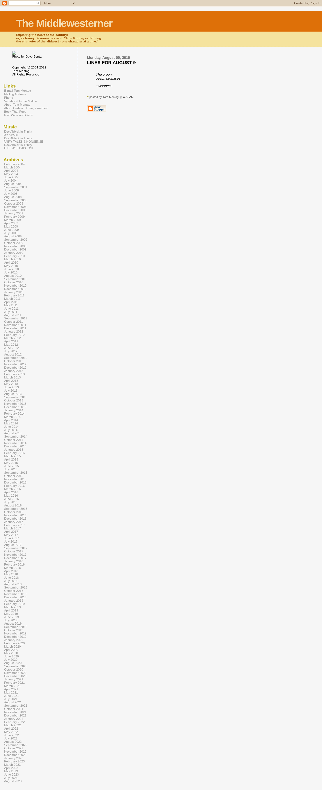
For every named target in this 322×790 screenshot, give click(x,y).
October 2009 (13, 243)
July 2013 (11, 390)
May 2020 (11, 653)
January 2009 (13, 213)
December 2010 (15, 289)
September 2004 (15, 187)
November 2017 (15, 554)
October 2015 (13, 476)
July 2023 (11, 777)
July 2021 (11, 699)
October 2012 (13, 361)
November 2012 (15, 364)
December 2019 (15, 636)
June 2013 (11, 387)
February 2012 (14, 334)
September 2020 (15, 666)
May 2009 (11, 226)
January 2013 (13, 371)
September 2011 (15, 318)
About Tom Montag (17, 104)
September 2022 (15, 745)
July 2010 (11, 272)
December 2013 (15, 407)
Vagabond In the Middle (20, 101)
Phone (8, 97)
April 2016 (11, 492)
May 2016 (11, 495)
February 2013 (14, 374)
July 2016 (11, 502)
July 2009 (11, 233)
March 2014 (12, 417)
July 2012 (11, 351)
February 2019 (14, 604)
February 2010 (14, 256)
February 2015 (14, 453)
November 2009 (15, 246)
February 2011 (14, 295)
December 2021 (15, 715)
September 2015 (15, 472)
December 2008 (15, 210)
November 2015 (15, 479)
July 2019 (11, 620)
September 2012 (15, 357)
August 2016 (13, 505)
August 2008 (13, 197)
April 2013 (11, 380)
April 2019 (11, 610)
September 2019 (15, 627)
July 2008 (11, 193)
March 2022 (12, 725)
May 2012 (11, 344)
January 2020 (13, 640)
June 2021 (11, 695)
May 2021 (11, 692)
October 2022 (13, 748)
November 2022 (15, 751)
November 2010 (15, 285)
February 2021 (14, 682)
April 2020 (11, 650)
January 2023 (13, 758)
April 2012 (11, 341)
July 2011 (10, 312)
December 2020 (15, 676)
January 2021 (13, 679)
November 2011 (15, 325)
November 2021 (15, 712)
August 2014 (13, 433)
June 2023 (11, 774)
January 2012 (13, 331)
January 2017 (13, 522)
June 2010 (11, 269)
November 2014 (15, 443)
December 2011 (15, 328)
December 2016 (15, 518)
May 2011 (11, 305)
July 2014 (11, 430)
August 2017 (13, 545)
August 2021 (13, 702)
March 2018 (12, 567)
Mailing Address (15, 94)
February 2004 (14, 164)
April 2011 (11, 302)
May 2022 (11, 732)
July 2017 (11, 541)
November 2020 (15, 672)
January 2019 (13, 600)
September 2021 (15, 705)
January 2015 (13, 449)
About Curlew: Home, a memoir (26, 108)
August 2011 (12, 315)
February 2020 (14, 643)
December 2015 (15, 482)
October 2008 (13, 203)
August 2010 (13, 275)
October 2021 (13, 709)
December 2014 (15, 446)
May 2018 (11, 574)
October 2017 (13, 551)
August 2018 (13, 584)
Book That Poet (15, 111)
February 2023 (14, 761)
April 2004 (11, 170)
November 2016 (15, 515)
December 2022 (15, 755)
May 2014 (11, 423)
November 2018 (15, 594)
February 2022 (14, 722)
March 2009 (12, 220)
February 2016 (14, 485)
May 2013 (11, 384)
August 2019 (13, 623)
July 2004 (11, 180)
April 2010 (11, 262)
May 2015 (11, 462)
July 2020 (11, 659)
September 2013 (15, 397)
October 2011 (13, 321)
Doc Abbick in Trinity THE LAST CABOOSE (19, 146)
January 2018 (13, 561)
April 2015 (11, 459)
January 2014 (13, 410)
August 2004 (13, 184)
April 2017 (11, 531)
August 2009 (13, 236)
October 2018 (13, 590)
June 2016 (11, 499)
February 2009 (14, 216)
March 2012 (12, 338)
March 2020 (12, 646)
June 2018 (11, 577)
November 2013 (15, 403)
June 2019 (11, 617)
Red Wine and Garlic (19, 115)
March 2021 (12, 686)
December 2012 (15, 367)
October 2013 (13, 400)
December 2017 (15, 558)
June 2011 (11, 308)
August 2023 (13, 781)
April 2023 (11, 768)
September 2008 (15, 200)
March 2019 (12, 607)
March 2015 (12, 456)
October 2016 (13, 512)
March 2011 (12, 298)
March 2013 (12, 377)
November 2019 (15, 633)
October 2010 (13, 282)
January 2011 (13, 292)
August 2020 (13, 663)
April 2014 (11, 420)
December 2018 (15, 597)
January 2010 (13, 252)
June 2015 (11, 466)
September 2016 (15, 508)
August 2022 (13, 741)
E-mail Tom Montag (17, 90)
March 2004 (12, 167)
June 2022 (11, 735)
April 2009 (11, 223)
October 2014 (13, 439)
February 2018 (14, 564)
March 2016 (12, 489)
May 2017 (11, 535)
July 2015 (11, 469)
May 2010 (11, 266)
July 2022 (11, 738)
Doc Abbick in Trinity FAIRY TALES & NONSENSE (23, 140)
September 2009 (15, 239)
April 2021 (11, 689)
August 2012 (13, 354)
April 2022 (11, 728)
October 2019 (13, 630)
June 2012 (11, 348)
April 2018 (11, 571)
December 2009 (15, 249)
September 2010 (15, 279)
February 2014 (14, 413)
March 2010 (12, 259)
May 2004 (11, 174)
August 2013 (13, 394)
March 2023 (12, 764)
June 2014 (11, 426)
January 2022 (13, 718)
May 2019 (11, 613)
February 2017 (14, 525)
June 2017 (11, 538)
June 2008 (11, 190)
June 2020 (11, 656)
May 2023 (11, 771)
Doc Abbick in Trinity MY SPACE (18, 133)
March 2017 (12, 528)
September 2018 (15, 587)
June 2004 (11, 177)
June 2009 (11, 229)
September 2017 (15, 548)
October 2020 (13, 669)
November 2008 (15, 206)
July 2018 (11, 581)
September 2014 (15, 436)
